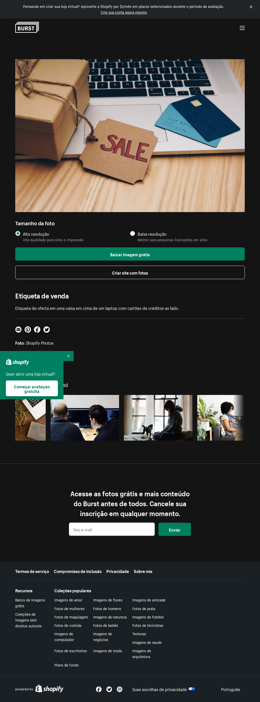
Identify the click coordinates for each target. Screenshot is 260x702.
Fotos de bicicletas (147, 625)
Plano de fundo (66, 664)
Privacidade (117, 570)
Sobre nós (143, 570)
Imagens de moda (107, 650)
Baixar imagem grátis (130, 254)
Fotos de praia (143, 608)
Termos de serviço (32, 570)
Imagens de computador (64, 636)
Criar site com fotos (130, 272)
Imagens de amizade (149, 599)
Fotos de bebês (105, 625)
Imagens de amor (68, 599)
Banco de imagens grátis (30, 602)
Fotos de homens (107, 608)
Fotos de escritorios (70, 650)
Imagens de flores (107, 599)
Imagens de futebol (148, 616)
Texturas (139, 633)
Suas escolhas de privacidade (159, 688)
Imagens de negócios (102, 636)
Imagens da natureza (110, 616)
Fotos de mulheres (69, 608)
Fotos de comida (67, 625)
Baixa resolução (152, 234)
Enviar (175, 529)
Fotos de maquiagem (71, 616)
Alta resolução (36, 234)
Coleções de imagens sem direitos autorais (28, 619)
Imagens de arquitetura (141, 653)
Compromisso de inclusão (78, 570)
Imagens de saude (147, 642)
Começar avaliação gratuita (32, 388)
